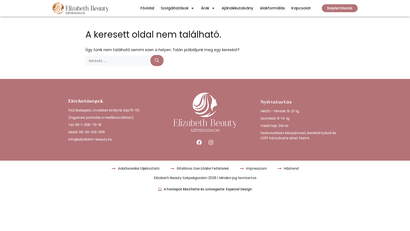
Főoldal (147, 8)
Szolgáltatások (175, 8)
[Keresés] (157, 60)
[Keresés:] (117, 60)
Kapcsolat (301, 8)
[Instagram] (211, 142)
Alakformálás (272, 8)
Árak (205, 8)
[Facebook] (199, 142)
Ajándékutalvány (237, 8)
